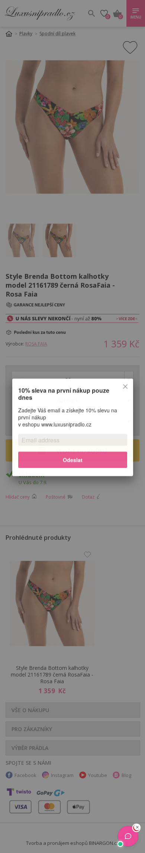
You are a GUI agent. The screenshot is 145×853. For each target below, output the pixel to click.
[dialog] (72, 426)
